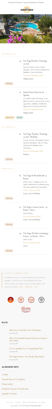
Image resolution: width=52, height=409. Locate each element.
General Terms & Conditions (13, 379)
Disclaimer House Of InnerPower (15, 388)
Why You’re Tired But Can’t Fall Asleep (25, 330)
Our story (10, 402)
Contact (5, 374)
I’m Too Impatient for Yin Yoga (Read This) (26, 348)
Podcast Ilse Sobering (29, 402)
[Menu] (3, 10)
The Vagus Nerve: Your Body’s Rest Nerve (26, 357)
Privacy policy (7, 384)
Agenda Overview (9, 393)
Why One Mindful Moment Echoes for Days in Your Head (28, 339)
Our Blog (42, 402)
